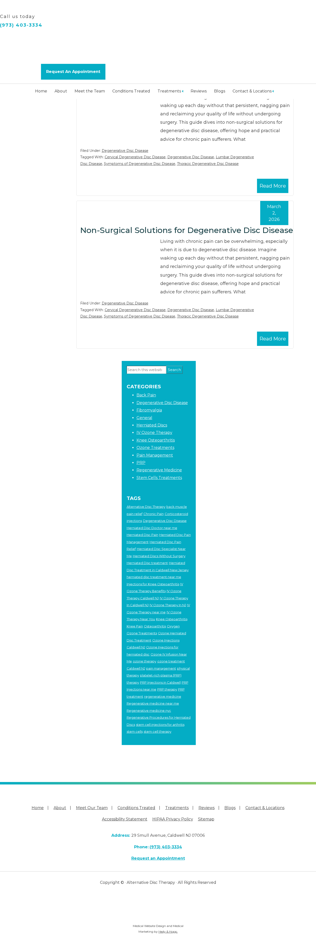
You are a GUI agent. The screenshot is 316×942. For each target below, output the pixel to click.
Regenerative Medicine (159, 470)
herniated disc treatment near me (154, 577)
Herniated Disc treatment (147, 563)
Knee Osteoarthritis (156, 440)
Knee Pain (135, 626)
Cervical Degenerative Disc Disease (135, 157)
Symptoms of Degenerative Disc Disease (139, 163)
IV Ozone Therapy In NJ (168, 605)
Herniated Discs (152, 425)
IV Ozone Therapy (154, 432)
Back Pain (146, 395)
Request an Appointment (158, 858)
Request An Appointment (73, 71)
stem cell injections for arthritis (160, 725)
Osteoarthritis (155, 626)
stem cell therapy (157, 731)
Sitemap (206, 819)
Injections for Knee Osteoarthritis (153, 584)
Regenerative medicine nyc (149, 710)
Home (41, 91)
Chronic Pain (153, 514)
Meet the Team (90, 91)
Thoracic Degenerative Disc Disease (208, 163)
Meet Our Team (92, 807)
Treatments (169, 91)
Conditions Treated (131, 91)
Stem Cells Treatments (159, 477)
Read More (272, 186)
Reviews (199, 91)
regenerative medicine (162, 696)
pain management (161, 668)
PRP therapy (167, 689)
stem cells (135, 731)
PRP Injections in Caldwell (160, 682)
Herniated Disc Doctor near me (152, 528)
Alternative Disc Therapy (146, 507)
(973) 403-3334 (21, 25)
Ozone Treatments (155, 447)
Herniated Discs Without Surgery (159, 556)
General (144, 417)
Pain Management (155, 455)
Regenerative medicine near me (153, 703)
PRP (141, 462)
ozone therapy (144, 661)
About (61, 91)
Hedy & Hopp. (168, 931)
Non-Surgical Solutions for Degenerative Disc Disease (186, 230)
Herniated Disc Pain (142, 535)
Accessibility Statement (124, 819)
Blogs (219, 91)
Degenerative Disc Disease (125, 150)
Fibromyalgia (149, 410)
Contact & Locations (252, 91)
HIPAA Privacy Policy (172, 819)
